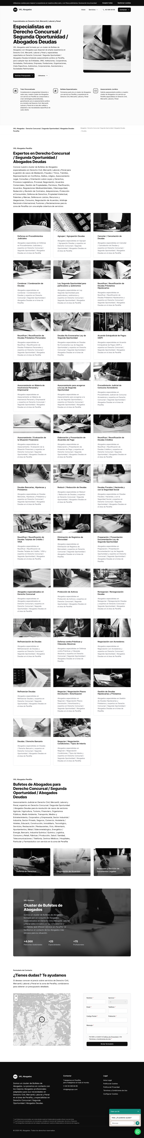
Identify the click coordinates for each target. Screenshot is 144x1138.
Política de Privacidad (110, 1037)
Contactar (123, 10)
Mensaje (90, 1025)
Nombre (90, 998)
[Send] (137, 1123)
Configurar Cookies (110, 1094)
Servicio (111, 998)
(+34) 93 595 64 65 (70, 1086)
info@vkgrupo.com (70, 1089)
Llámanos (41, 75)
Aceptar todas (107, 3)
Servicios (92, 10)
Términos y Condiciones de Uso (100, 1039)
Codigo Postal (92, 1016)
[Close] (138, 1111)
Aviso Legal (107, 1080)
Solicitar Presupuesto (23, 75)
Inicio (83, 10)
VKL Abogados (25, 9)
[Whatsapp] (138, 1132)
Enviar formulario (107, 1044)
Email (89, 1007)
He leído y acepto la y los (105, 1038)
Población (112, 1016)
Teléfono (112, 1007)
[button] (42, 1019)
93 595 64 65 (110, 10)
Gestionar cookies (124, 3)
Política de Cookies (110, 1084)
